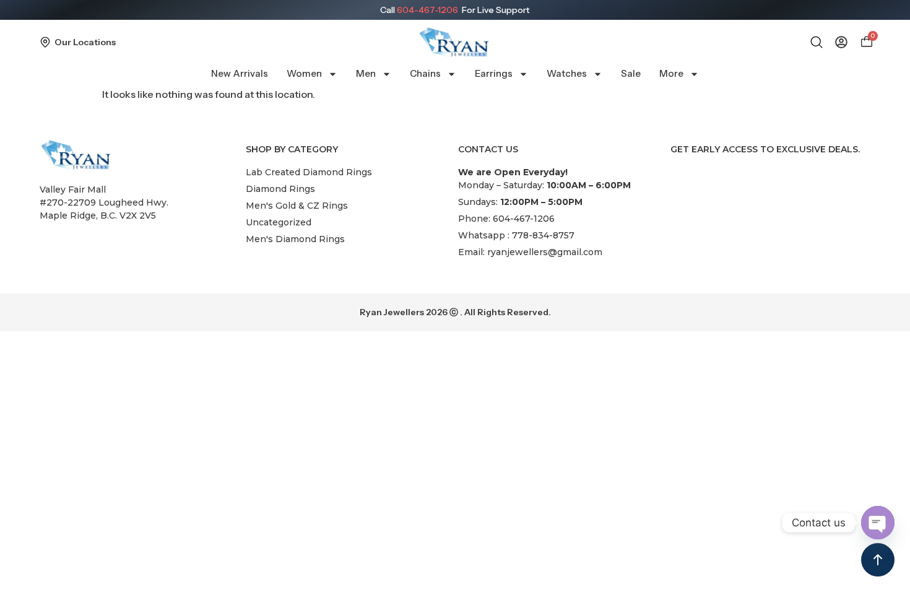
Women (304, 73)
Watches (567, 73)
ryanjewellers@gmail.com (544, 252)
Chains (425, 73)
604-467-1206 (427, 9)
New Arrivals (239, 73)
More (671, 73)
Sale (631, 73)
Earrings (494, 73)
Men (366, 73)
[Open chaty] (878, 522)
